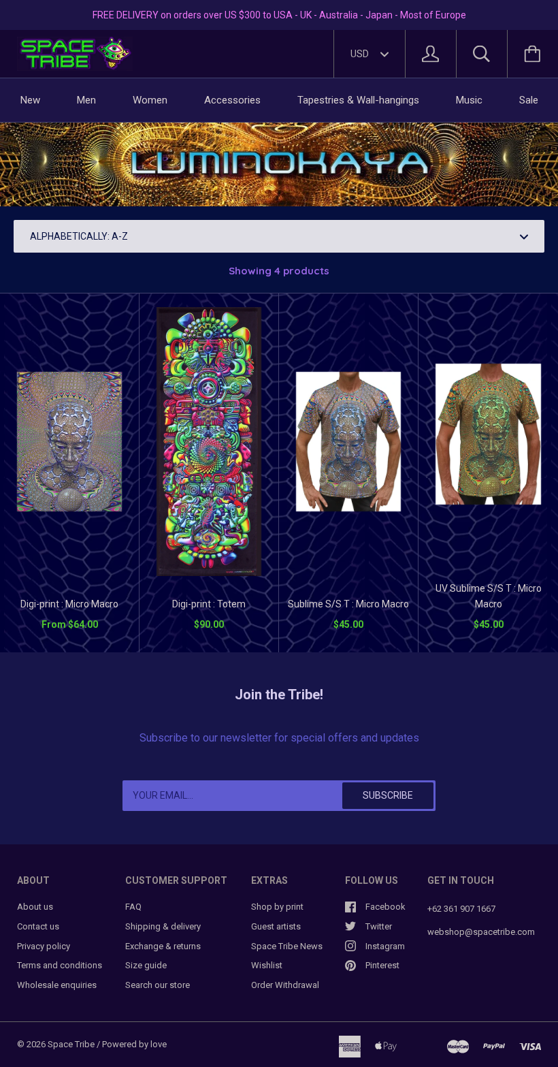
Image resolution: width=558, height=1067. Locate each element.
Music (469, 100)
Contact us (38, 926)
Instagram (385, 946)
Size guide (146, 965)
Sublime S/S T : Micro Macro (348, 604)
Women (150, 100)
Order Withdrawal (285, 985)
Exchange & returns (163, 946)
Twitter (378, 926)
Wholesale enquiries (57, 985)
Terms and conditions (59, 965)
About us (35, 907)
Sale (528, 100)
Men (86, 100)
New (30, 100)
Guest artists (276, 926)
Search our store (157, 985)
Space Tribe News (287, 946)
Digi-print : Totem (209, 604)
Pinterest (382, 965)
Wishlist (266, 965)
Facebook (385, 907)
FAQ (133, 907)
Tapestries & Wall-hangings (358, 100)
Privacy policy (43, 946)
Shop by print (277, 907)
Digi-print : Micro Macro (69, 604)
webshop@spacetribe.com (481, 932)
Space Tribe (71, 1044)
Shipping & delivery (163, 926)
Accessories (232, 100)
